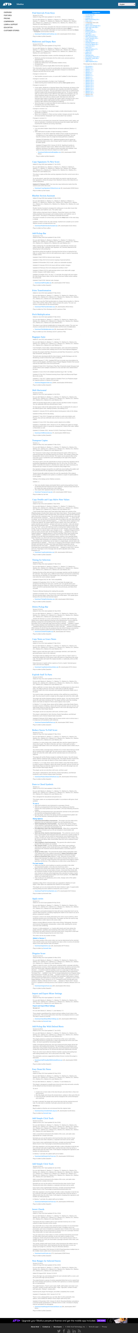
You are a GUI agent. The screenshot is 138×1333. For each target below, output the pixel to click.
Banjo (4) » (88, 53)
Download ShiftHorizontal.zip (43, 433)
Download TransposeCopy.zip (43, 492)
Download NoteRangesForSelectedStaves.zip (48, 1306)
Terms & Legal (93, 1327)
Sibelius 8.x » (89, 68)
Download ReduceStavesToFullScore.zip (47, 776)
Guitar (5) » (88, 52)
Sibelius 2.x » (89, 91)
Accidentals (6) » (90, 15)
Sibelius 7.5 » (89, 69)
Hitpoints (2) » (89, 50)
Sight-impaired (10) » (91, 61)
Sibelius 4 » (88, 77)
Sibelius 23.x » (89, 85)
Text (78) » (88, 33)
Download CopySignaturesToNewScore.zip (47, 188)
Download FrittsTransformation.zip (45, 307)
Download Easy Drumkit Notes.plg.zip (46, 1111)
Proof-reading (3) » (90, 32)
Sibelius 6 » (88, 72)
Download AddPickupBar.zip (43, 283)
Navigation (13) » (90, 35)
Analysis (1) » (89, 18)
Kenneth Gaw (47, 948)
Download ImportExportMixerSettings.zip (47, 1019)
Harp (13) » (88, 47)
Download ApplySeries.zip (42, 946)
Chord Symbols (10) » (91, 38)
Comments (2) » (90, 46)
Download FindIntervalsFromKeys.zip (46, 34)
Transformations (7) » (91, 49)
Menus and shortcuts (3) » (93, 26)
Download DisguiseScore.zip (43, 986)
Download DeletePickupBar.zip (44, 631)
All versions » (89, 66)
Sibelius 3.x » (89, 79)
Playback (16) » (90, 30)
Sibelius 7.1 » (89, 71)
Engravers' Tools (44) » (92, 58)
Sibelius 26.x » (89, 80)
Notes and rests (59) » (91, 27)
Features (8, 15)
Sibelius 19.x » (89, 93)
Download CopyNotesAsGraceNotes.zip (46, 667)
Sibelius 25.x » (89, 82)
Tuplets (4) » (89, 60)
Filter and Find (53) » (91, 36)
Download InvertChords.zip (43, 1253)
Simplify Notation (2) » (91, 43)
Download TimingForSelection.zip (45, 599)
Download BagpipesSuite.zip (43, 382)
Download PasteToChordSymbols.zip (46, 891)
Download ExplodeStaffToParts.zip (45, 722)
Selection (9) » (89, 55)
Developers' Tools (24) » (92, 57)
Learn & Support (11, 24)
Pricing (7, 18)
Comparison (9, 21)
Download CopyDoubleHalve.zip (44, 552)
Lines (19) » (88, 41)
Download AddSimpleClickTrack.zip (45, 1156)
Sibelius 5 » (88, 74)
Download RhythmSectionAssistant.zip (46, 226)
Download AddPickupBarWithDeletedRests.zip (48, 1060)
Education (8, 27)
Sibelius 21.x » (89, 88)
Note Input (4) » (89, 40)
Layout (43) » (89, 24)
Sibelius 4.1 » (89, 75)
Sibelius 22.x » (89, 86)
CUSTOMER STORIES (11, 30)
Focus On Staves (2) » (91, 44)
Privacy (104, 1327)
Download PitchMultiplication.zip (44, 329)
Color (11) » (88, 21)
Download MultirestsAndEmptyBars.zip (49, 152)
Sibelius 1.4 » (89, 96)
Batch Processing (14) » (92, 19)
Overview (8, 12)
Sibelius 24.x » (89, 83)
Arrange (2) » (89, 16)
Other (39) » (88, 29)
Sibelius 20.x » (89, 89)
